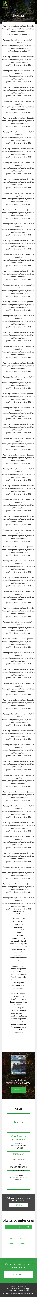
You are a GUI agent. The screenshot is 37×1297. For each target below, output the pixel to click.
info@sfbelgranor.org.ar (17, 1288)
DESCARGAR (18, 1090)
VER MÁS (18, 1205)
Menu (32, 2)
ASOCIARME (18, 1274)
